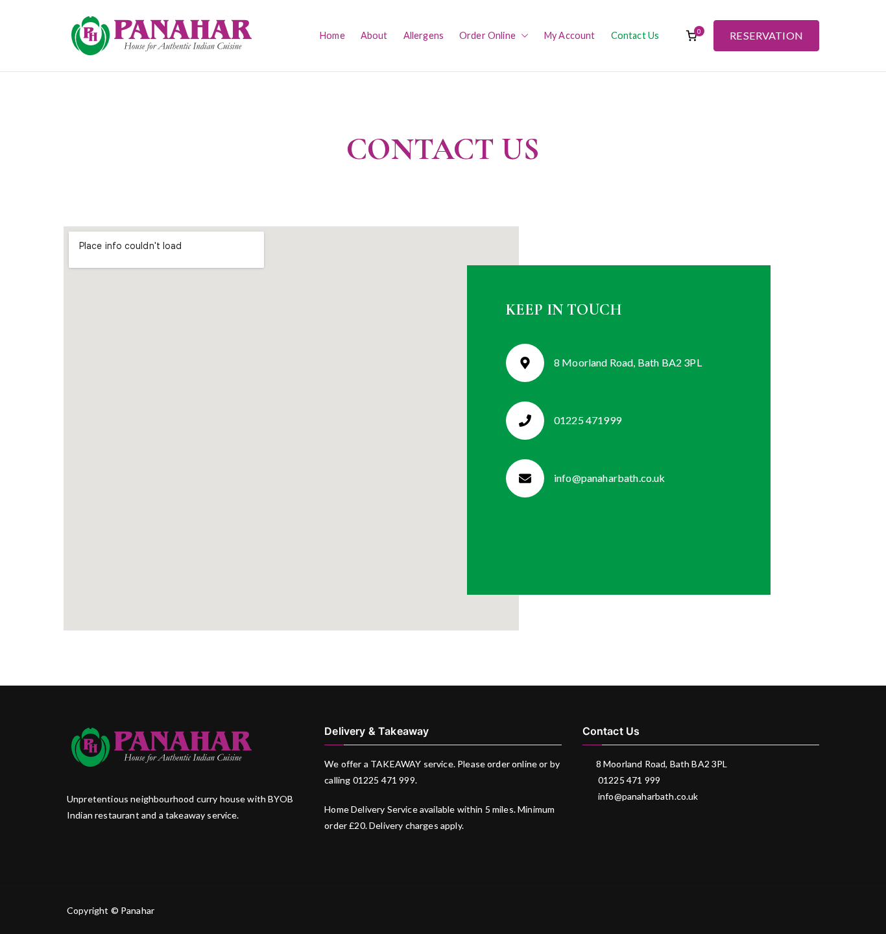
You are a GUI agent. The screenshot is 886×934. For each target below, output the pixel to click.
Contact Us (635, 35)
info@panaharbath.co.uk (647, 796)
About (374, 35)
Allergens (423, 35)
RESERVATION (766, 35)
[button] (522, 35)
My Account (569, 35)
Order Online (487, 35)
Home (332, 35)
